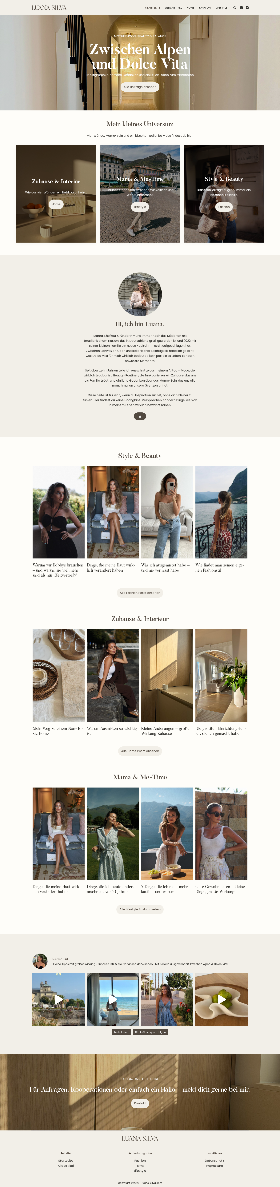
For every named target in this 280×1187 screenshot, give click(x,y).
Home (190, 8)
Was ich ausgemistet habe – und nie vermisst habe (165, 568)
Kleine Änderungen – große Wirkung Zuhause (165, 731)
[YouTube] (247, 7)
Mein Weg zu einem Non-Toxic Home (58, 731)
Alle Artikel (173, 8)
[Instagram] (241, 7)
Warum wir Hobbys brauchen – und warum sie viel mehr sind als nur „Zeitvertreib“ (58, 570)
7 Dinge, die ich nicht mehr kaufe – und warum (164, 889)
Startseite (152, 8)
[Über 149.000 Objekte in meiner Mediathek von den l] (221, 999)
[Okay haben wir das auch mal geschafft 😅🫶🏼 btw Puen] (167, 999)
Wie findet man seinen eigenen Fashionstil (220, 568)
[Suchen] (234, 7)
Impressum (214, 1166)
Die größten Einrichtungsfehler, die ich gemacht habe (220, 731)
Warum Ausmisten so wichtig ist (112, 731)
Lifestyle (221, 8)
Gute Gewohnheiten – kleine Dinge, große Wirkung (220, 889)
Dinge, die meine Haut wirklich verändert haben (111, 568)
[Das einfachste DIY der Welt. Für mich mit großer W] (113, 999)
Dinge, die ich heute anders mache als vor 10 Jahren (110, 889)
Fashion (205, 8)
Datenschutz (214, 1160)
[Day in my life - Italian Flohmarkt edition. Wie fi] (58, 999)
